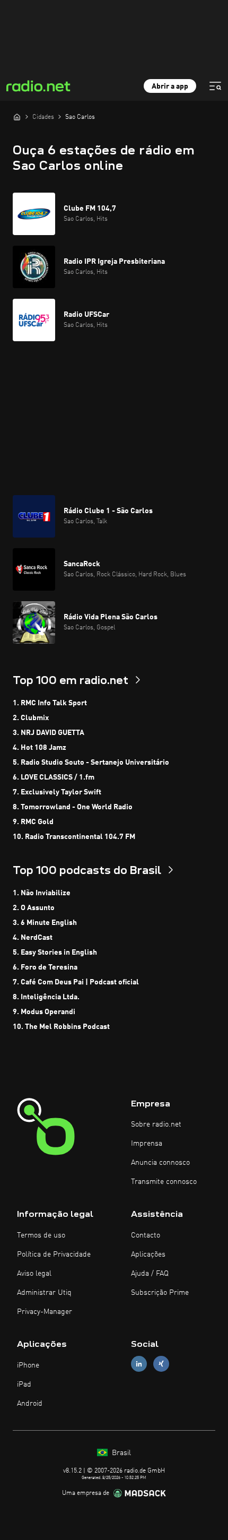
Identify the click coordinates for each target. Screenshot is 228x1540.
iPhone (28, 1365)
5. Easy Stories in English (55, 952)
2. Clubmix (31, 718)
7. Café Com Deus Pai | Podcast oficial (76, 982)
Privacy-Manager (44, 1312)
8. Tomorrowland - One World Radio (73, 807)
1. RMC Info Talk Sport (50, 703)
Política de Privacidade (54, 1254)
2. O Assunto (34, 908)
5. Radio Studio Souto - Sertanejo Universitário (91, 762)
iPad (24, 1384)
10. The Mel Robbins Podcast (61, 1027)
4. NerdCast (32, 937)
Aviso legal (34, 1273)
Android (29, 1403)
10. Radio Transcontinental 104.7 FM (74, 837)
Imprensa (146, 1143)
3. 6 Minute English (45, 923)
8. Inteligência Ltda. (46, 997)
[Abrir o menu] (215, 86)
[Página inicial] (17, 117)
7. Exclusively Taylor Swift (57, 792)
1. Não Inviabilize (42, 893)
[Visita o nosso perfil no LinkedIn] (139, 1364)
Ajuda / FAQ (150, 1273)
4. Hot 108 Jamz (39, 747)
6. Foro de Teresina (45, 967)
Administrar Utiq (44, 1292)
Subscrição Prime (160, 1292)
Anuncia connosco (160, 1162)
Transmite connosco (164, 1182)
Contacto (145, 1235)
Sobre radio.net (156, 1124)
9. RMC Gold (33, 822)
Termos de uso (41, 1235)
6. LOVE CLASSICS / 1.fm (53, 777)
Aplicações (148, 1254)
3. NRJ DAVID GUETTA (48, 733)
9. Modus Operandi (44, 1012)
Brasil (120, 1453)
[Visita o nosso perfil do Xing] (161, 1364)
